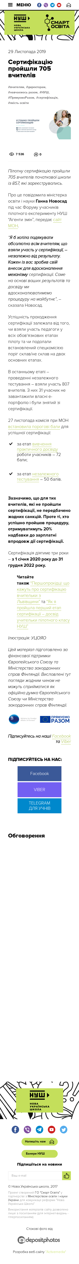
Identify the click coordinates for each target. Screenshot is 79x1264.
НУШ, (45, 92)
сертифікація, (48, 98)
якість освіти (19, 103)
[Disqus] (39, 901)
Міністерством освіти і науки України (38, 1198)
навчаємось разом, (24, 92)
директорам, (37, 87)
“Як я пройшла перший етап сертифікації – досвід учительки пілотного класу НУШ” (43, 614)
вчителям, (17, 87)
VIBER (39, 789)
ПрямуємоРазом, (22, 98)
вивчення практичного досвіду (37, 446)
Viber (66, 741)
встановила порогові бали (34, 426)
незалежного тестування (38, 476)
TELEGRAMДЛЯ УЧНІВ (39, 806)
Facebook (61, 736)
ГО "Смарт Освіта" (47, 1192)
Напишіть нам (68, 5)
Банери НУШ (35, 1153)
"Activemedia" (55, 1252)
